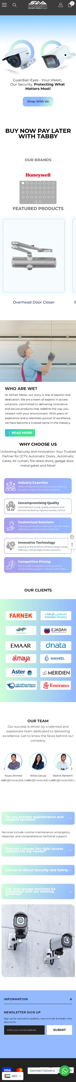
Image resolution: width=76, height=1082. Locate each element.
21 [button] (40, 192)
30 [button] (44, 197)
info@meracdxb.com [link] (29, 780)
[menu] (4, 5)
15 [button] (49, 188)
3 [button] (31, 183)
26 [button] (27, 197)
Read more (22, 433)
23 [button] (49, 192)
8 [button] (53, 183)
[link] (38, 525)
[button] (4, 768)
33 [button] (36, 202)
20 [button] (36, 192)
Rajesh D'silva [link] (29, 775)
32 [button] (53, 197)
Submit (59, 1030)
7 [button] (49, 183)
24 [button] (53, 192)
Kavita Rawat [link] (54, 775)
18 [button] (27, 192)
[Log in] (60, 5)
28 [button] (36, 197)
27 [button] (31, 197)
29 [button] (40, 197)
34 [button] (40, 202)
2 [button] (27, 183)
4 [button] (36, 183)
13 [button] (40, 188)
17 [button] (23, 192)
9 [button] (23, 188)
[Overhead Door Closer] (34, 256)
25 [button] (23, 197)
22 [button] (44, 192)
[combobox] (12, 1076)
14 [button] (44, 188)
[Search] (14, 5)
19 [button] (31, 192)
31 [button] (49, 197)
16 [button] (53, 188)
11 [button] (31, 188)
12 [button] (36, 188)
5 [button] (40, 183)
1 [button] (23, 183)
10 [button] (27, 188)
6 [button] (44, 183)
